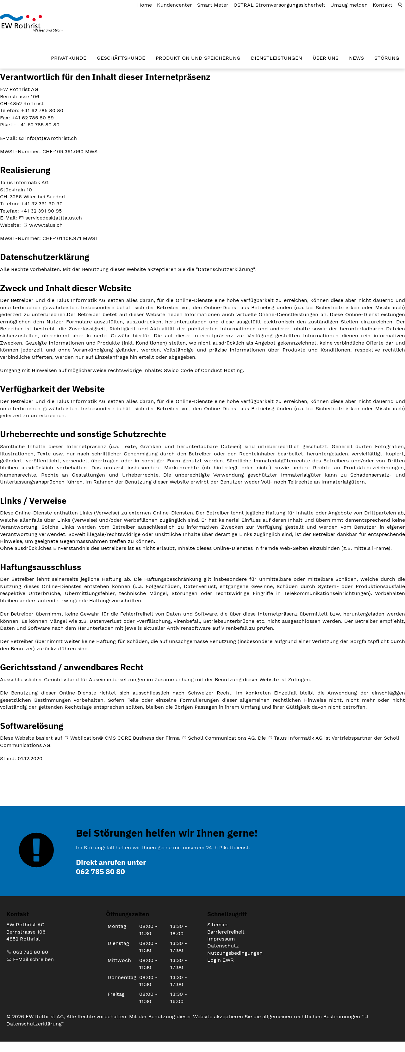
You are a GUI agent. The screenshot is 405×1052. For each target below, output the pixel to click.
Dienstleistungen (276, 58)
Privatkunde (68, 58)
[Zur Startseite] (31, 22)
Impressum (221, 939)
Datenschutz (223, 946)
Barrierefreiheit (226, 932)
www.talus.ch (46, 225)
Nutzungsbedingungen (235, 953)
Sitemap (217, 925)
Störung (386, 58)
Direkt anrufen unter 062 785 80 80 (111, 866)
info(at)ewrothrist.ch (51, 138)
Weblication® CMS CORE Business (112, 738)
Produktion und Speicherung (198, 58)
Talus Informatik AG (298, 738)
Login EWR (220, 960)
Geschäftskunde (121, 58)
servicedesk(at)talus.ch (53, 218)
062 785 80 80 (30, 952)
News (356, 58)
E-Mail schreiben (33, 959)
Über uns (326, 58)
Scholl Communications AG (221, 738)
